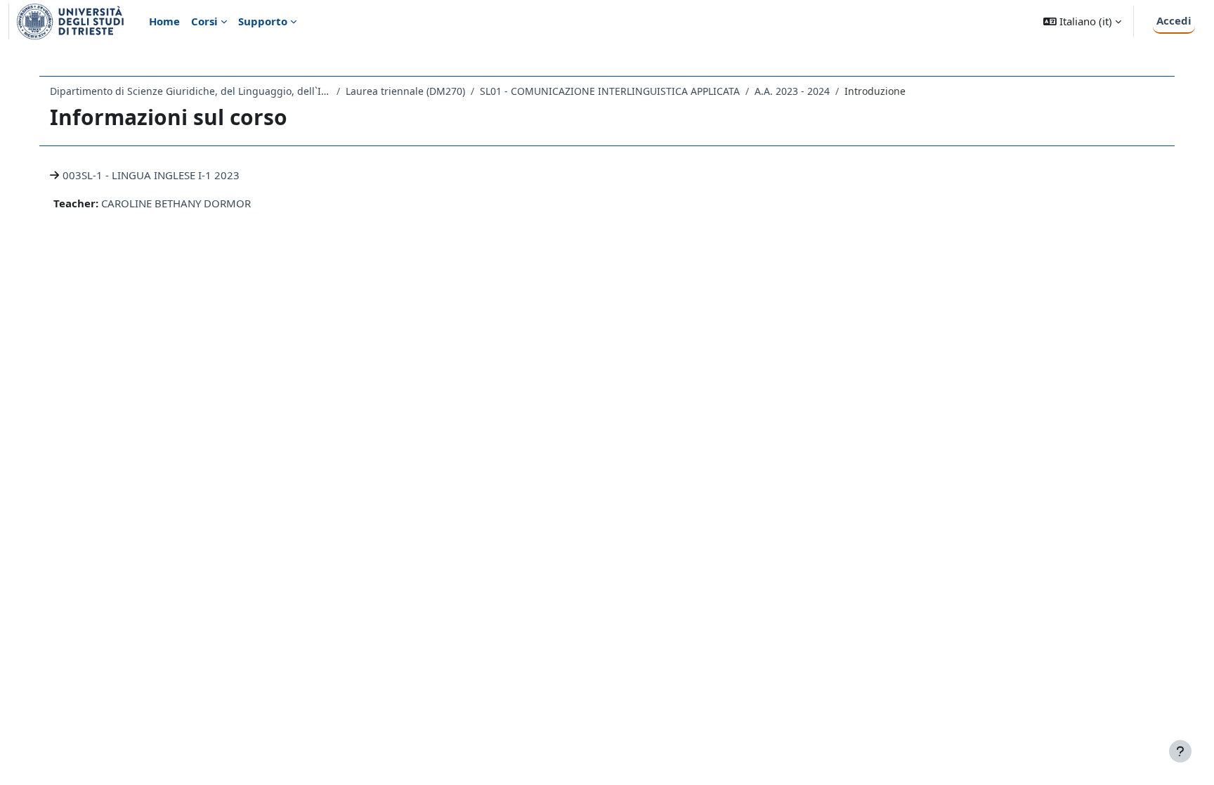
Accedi (1174, 20)
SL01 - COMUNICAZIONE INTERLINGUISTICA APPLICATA (610, 91)
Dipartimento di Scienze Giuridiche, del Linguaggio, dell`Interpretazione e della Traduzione (190, 91)
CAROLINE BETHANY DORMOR (176, 203)
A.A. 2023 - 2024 (792, 91)
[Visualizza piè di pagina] (1180, 751)
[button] (1082, 21)
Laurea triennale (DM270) (405, 91)
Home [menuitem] (164, 21)
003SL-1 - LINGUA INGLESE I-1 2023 (151, 175)
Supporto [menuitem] (262, 21)
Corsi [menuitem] (204, 21)
